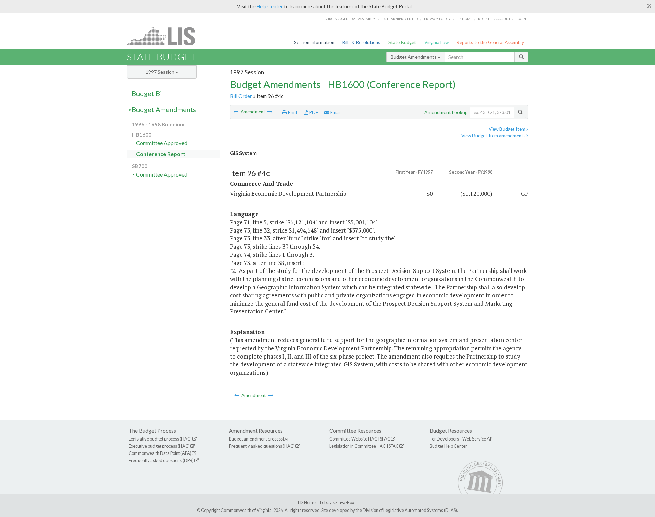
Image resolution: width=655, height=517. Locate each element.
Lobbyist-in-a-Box (337, 502)
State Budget (402, 42)
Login (521, 19)
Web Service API (478, 439)
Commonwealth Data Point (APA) (160, 453)
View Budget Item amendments (493, 135)
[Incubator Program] (269, 111)
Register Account (494, 19)
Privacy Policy (437, 19)
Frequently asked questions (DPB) (161, 460)
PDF (313, 112)
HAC (372, 439)
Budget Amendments (414, 57)
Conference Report (160, 154)
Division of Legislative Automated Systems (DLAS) (410, 510)
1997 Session (160, 72)
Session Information (314, 42)
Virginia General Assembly (350, 19)
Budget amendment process (256, 439)
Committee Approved (161, 143)
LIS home (464, 19)
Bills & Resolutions (361, 42)
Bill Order (241, 96)
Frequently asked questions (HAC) (262, 446)
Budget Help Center (448, 446)
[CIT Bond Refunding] (236, 111)
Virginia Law (436, 42)
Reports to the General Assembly (490, 42)
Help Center (270, 6)
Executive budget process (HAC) (159, 446)
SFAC (385, 439)
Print (292, 112)
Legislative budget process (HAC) (160, 439)
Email (335, 112)
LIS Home (307, 502)
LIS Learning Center (400, 19)
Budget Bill (149, 93)
